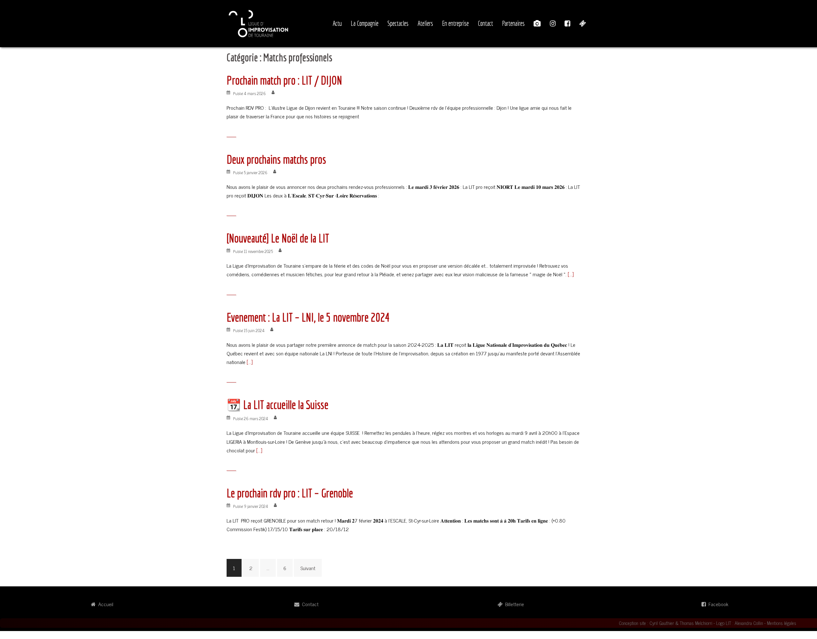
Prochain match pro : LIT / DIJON (284, 80)
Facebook (717, 604)
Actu (337, 23)
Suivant (307, 568)
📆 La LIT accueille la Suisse (277, 404)
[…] (569, 274)
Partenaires (513, 23)
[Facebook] (567, 23)
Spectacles (397, 23)
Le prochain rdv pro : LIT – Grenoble (290, 493)
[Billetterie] (582, 23)
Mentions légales (781, 623)
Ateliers (425, 23)
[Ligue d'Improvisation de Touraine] (259, 23)
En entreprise (455, 23)
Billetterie (513, 604)
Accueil (104, 604)
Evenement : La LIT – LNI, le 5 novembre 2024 (308, 317)
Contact (485, 23)
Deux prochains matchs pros (276, 159)
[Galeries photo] (537, 23)
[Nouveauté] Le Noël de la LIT (278, 238)
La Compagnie (365, 23)
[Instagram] (553, 23)
